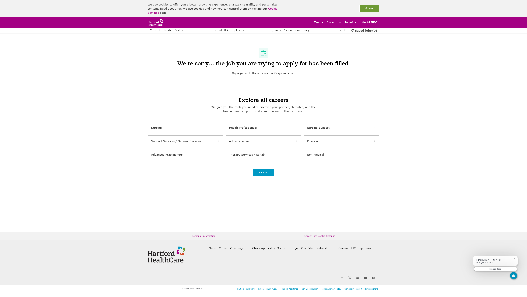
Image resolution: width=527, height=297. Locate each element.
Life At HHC (369, 22)
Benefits (350, 22)
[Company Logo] (155, 22)
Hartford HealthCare (246, 289)
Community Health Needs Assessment (361, 289)
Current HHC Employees (228, 30)
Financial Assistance (289, 289)
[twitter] (349, 278)
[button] (263, 172)
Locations (334, 22)
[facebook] (342, 278)
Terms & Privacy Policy (331, 289)
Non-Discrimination (310, 289)
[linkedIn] (357, 278)
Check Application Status (166, 30)
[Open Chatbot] (513, 275)
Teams (318, 22)
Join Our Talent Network (311, 248)
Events (342, 30)
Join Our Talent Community (291, 30)
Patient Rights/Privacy (267, 289)
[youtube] (365, 278)
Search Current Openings (226, 248)
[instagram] (373, 278)
